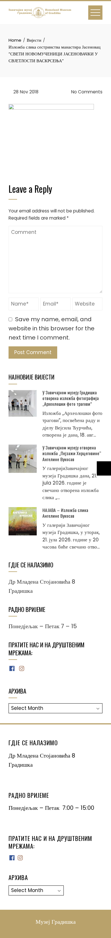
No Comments (86, 92)
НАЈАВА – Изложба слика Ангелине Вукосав (65, 513)
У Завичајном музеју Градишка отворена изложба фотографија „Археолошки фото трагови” (70, 398)
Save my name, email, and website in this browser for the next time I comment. (51, 328)
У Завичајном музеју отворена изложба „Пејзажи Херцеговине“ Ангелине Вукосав (71, 453)
